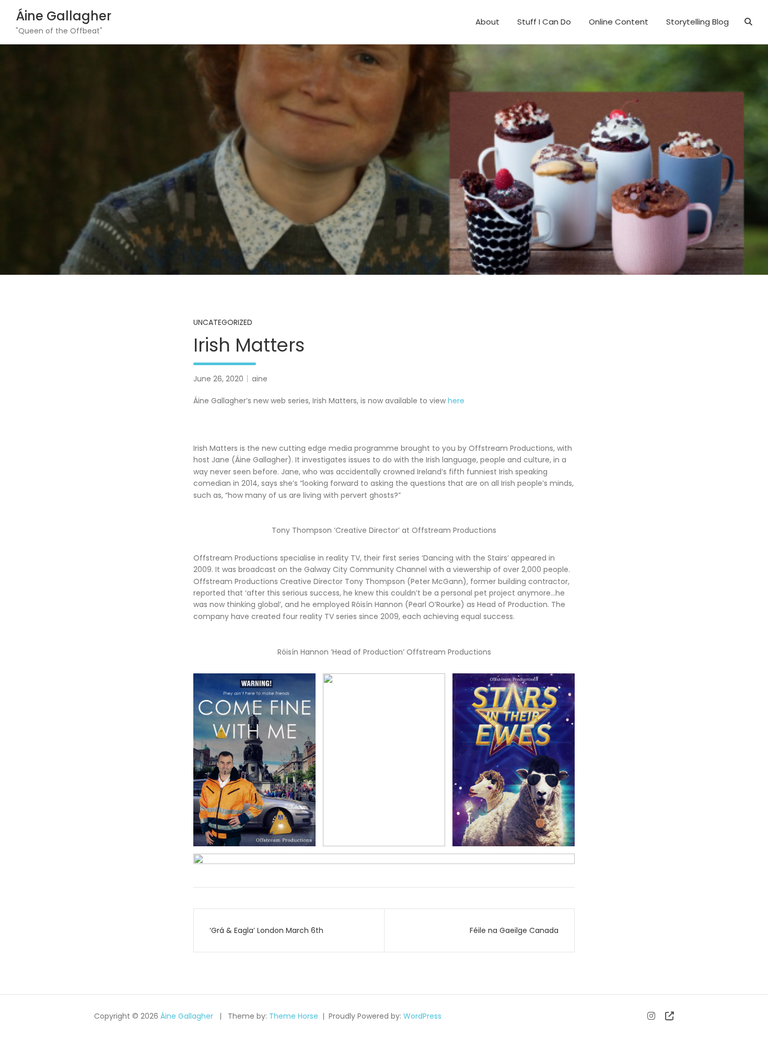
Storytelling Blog (697, 21)
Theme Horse (293, 1016)
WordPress (422, 1016)
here (456, 400)
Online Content (618, 21)
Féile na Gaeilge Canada (514, 930)
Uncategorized (222, 322)
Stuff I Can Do (544, 21)
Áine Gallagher (63, 16)
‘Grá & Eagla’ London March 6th (266, 930)
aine (259, 379)
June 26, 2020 (218, 379)
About (487, 21)
